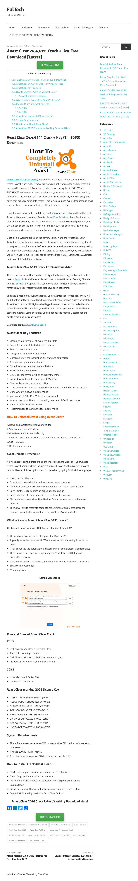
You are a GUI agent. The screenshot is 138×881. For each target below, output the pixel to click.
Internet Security (111, 314)
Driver (106, 242)
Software (42, 27)
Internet (107, 310)
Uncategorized (110, 434)
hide (48, 73)
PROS (21, 108)
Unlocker (107, 442)
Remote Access (110, 394)
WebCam (107, 474)
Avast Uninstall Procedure (31, 96)
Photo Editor (109, 370)
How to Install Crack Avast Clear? (30, 124)
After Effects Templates (114, 142)
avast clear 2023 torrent (38, 824)
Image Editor (109, 306)
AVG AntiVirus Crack (35, 325)
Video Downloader (112, 455)
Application (108, 162)
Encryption (108, 266)
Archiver (107, 166)
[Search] (126, 47)
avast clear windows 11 (37, 840)
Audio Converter (111, 174)
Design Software (111, 218)
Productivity (109, 382)
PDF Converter (110, 362)
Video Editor (109, 458)
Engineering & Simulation (115, 270)
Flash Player (109, 282)
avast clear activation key (60, 824)
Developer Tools (111, 222)
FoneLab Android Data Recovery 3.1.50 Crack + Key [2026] (114, 68)
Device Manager (111, 230)
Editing (106, 254)
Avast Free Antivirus (57, 217)
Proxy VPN (108, 386)
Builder (106, 190)
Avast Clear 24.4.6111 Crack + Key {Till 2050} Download (37, 80)
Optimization (109, 354)
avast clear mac (79, 835)
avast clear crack (80, 824)
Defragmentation (111, 214)
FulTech (15, 9)
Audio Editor (109, 178)
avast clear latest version (60, 835)
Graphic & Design (82, 27)
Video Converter (111, 450)
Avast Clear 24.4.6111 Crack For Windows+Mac (37, 84)
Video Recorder (110, 462)
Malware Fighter (111, 330)
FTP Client (108, 286)
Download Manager (113, 234)
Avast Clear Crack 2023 (17, 830)
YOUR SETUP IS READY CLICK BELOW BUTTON (31, 35)
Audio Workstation (112, 182)
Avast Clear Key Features (26, 88)
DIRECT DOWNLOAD (50, 817)
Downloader (109, 238)
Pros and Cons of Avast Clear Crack (31, 104)
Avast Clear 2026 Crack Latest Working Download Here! (41, 128)
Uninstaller (37, 46)
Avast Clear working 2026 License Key (33, 116)
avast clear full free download (61, 830)
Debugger (108, 210)
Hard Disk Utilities (112, 302)
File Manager (109, 274)
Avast (17, 279)
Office (106, 350)
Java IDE (107, 322)
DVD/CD (107, 250)
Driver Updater (110, 246)
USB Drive (108, 446)
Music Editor (109, 346)
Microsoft (108, 334)
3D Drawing (109, 134)
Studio (106, 422)
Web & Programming (113, 471)
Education (108, 258)
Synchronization (111, 426)
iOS (105, 318)
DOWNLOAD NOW (50, 65)
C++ (105, 194)
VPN (105, 467)
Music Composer (111, 342)
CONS (21, 112)
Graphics (107, 298)
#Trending (108, 130)
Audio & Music (110, 170)
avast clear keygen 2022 (37, 835)
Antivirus (107, 154)
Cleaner (107, 198)
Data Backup (109, 206)
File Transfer (109, 278)
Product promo (110, 378)
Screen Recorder (111, 402)
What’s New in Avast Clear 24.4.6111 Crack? (36, 100)
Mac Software (110, 326)
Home (12, 27)
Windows (25, 27)
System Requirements (25, 120)
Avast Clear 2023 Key (17, 824)
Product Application (112, 374)
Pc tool (106, 358)
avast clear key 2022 (16, 835)
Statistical (108, 418)
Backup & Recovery (112, 186)
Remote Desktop (111, 398)
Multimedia (60, 27)
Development (109, 226)
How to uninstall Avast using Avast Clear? (34, 92)
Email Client (109, 262)
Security (107, 406)
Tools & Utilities (111, 430)
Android (107, 146)
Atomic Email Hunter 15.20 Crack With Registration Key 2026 (113, 94)
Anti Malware (109, 150)
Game (106, 290)
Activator (107, 138)
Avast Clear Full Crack (38, 830)
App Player (108, 158)
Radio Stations (110, 390)
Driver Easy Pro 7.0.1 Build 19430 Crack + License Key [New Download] (113, 81)
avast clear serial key (17, 840)
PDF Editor (108, 366)
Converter (108, 202)
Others (102, 27)
